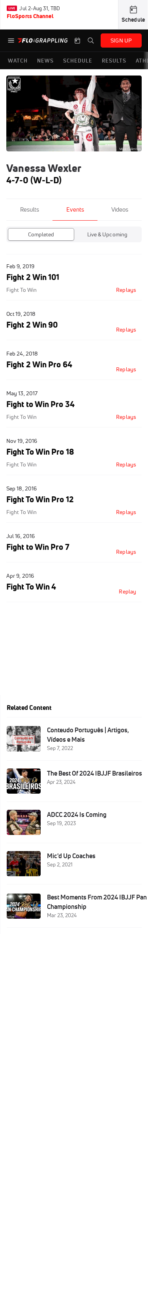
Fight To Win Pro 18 (40, 451)
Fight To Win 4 (31, 586)
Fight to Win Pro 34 (40, 404)
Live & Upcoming (107, 234)
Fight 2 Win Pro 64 (39, 364)
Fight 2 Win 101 (32, 277)
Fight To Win (21, 289)
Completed (41, 234)
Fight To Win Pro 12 (40, 499)
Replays (126, 289)
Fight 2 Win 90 (32, 324)
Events (75, 209)
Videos (119, 209)
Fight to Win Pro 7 (37, 547)
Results (29, 209)
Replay (127, 591)
